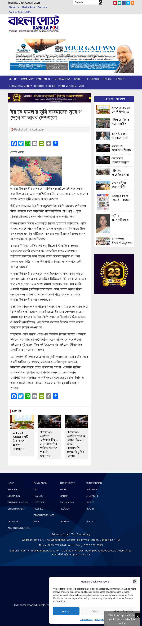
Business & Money (20, 86)
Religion (65, 508)
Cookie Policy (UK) (19, 12)
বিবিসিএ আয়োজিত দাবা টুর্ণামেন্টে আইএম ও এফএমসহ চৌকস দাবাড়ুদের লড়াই (121, 172)
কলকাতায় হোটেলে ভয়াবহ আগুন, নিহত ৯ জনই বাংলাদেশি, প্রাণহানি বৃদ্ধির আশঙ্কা (76, 444)
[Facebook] (124, 2)
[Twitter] (128, 2)
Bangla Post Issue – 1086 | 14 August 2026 (121, 197)
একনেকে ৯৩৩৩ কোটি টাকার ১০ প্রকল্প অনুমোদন (20, 441)
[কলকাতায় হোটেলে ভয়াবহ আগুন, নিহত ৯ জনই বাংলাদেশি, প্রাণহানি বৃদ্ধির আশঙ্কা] (76, 421)
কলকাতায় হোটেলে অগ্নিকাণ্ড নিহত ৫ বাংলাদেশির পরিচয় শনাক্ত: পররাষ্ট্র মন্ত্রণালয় (48, 444)
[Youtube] (119, 2)
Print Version (67, 86)
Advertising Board (19, 527)
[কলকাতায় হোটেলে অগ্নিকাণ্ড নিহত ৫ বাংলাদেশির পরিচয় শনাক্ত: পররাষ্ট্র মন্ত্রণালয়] (49, 421)
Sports (39, 86)
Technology (67, 502)
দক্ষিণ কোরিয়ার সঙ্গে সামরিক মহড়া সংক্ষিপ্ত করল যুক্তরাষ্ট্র (120, 121)
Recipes (38, 508)
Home (11, 482)
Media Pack (28, 7)
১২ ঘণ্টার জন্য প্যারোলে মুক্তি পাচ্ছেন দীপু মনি (121, 135)
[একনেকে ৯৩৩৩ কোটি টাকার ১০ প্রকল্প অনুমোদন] (22, 422)
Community (27, 79)
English (51, 86)
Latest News (114, 99)
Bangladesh (43, 79)
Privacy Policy (101, 619)
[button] (135, 581)
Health (90, 508)
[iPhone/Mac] (115, 2)
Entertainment (16, 508)
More (82, 86)
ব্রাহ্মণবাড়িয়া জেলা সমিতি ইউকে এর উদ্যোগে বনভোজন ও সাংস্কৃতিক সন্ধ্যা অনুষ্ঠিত (122, 185)
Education (93, 79)
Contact (42, 7)
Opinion (107, 79)
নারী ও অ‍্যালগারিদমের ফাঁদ (120, 217)
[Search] (100, 2)
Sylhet (78, 79)
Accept (66, 611)
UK (15, 79)
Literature (92, 495)
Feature (120, 79)
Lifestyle (39, 502)
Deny (95, 611)
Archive (64, 521)
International (63, 79)
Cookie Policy (86, 619)
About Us (14, 7)
